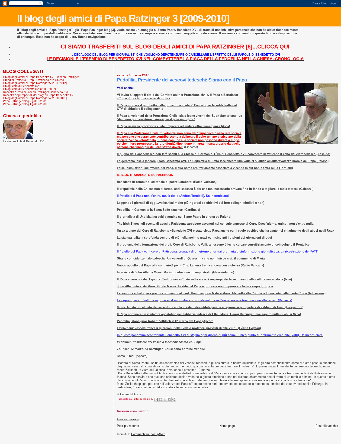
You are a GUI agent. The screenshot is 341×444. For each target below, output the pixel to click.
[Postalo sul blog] (160, 399)
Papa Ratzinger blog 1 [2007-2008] (25, 104)
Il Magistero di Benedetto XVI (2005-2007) (29, 89)
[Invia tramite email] (156, 399)
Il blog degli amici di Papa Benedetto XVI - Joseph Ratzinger (41, 76)
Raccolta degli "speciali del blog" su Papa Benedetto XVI (38, 95)
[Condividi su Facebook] (169, 399)
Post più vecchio (326, 426)
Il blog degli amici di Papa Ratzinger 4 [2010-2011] (35, 98)
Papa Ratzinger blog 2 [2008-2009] (25, 101)
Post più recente (128, 426)
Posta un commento (128, 419)
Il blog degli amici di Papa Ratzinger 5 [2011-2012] (35, 82)
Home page (227, 426)
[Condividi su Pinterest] (173, 399)
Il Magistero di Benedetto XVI (21, 86)
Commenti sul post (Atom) (148, 434)
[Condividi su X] (165, 399)
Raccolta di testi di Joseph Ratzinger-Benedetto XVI (35, 92)
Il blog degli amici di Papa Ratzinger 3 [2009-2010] (123, 18)
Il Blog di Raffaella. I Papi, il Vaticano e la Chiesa (33, 79)
